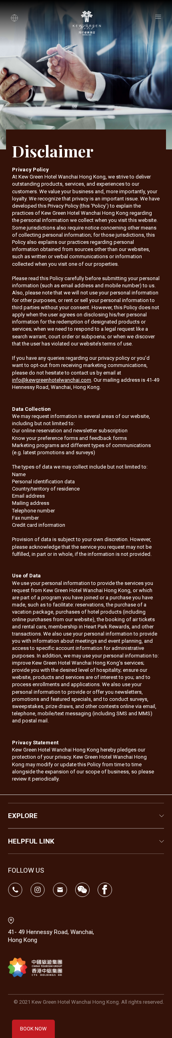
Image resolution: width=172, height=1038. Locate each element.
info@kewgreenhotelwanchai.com (51, 380)
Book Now (33, 1029)
